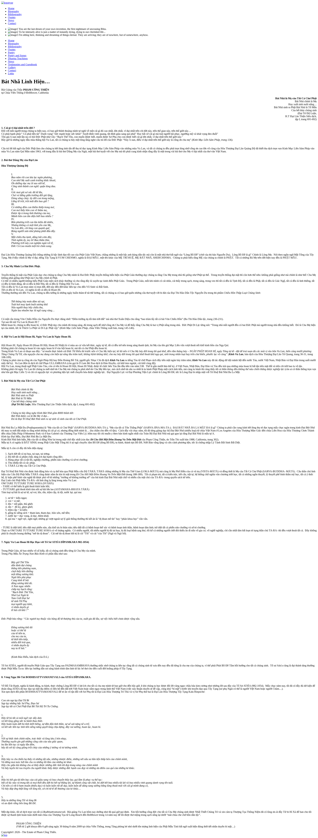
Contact (12, 23)
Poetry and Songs (17, 55)
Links (11, 73)
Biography (13, 11)
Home (11, 8)
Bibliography (15, 14)
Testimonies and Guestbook (22, 64)
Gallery (12, 67)
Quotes (11, 17)
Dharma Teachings (18, 58)
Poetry (11, 52)
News (11, 20)
